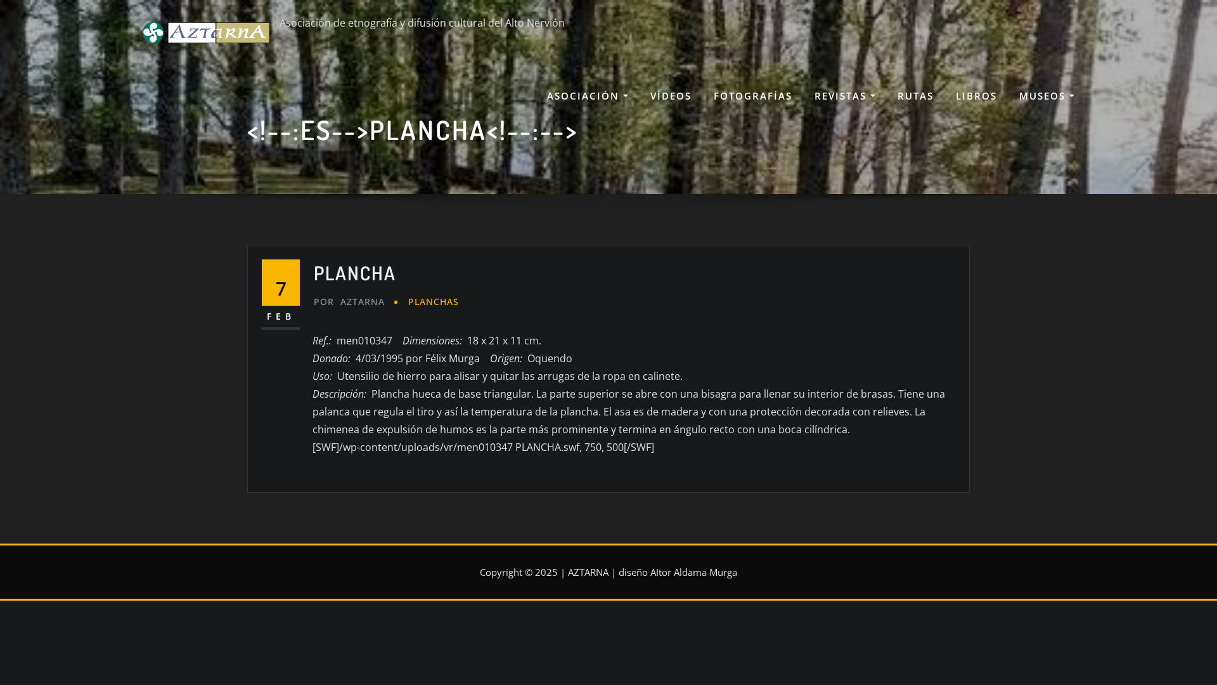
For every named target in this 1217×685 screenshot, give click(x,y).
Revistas (842, 95)
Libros (976, 95)
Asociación (585, 95)
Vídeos (671, 95)
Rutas (916, 95)
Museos (1044, 95)
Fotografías (753, 95)
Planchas (433, 302)
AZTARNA (349, 302)
